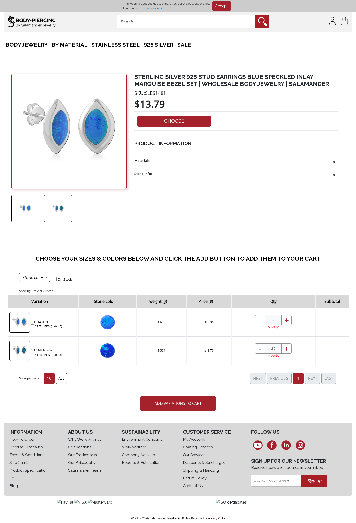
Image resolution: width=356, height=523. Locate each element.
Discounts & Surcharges (204, 462)
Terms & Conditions (26, 455)
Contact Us (193, 486)
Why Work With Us (84, 439)
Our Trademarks (82, 455)
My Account (194, 439)
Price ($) (205, 301)
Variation (39, 301)
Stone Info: (143, 173)
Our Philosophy (81, 462)
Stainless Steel (115, 45)
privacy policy (156, 8)
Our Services (194, 455)
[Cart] (345, 21)
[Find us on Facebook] (272, 445)
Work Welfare (134, 447)
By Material (69, 45)
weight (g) (158, 301)
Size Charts (19, 462)
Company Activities (139, 455)
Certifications (79, 447)
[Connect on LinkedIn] (286, 445)
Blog (13, 486)
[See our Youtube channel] (257, 445)
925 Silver (158, 45)
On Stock (65, 279)
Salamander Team (84, 470)
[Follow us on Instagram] (300, 445)
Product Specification (28, 470)
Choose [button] (174, 121)
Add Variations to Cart (178, 403)
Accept (221, 6)
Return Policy (195, 478)
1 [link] (298, 378)
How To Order (22, 439)
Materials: (142, 160)
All (61, 378)
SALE (184, 45)
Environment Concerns (142, 439)
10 (49, 378)
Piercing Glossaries (26, 447)
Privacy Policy (217, 518)
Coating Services (198, 447)
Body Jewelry (27, 45)
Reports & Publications (142, 462)
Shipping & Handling (201, 470)
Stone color (33, 277)
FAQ (13, 478)
